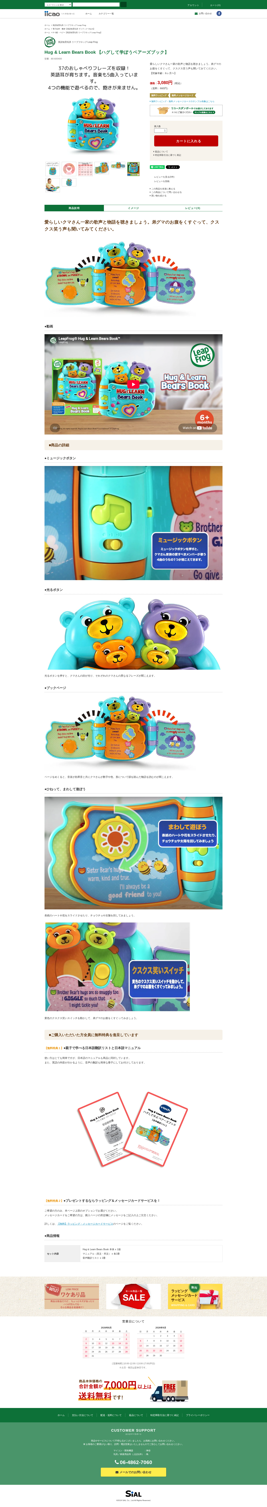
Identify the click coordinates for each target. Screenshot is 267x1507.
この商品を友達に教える (163, 188)
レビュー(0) (193, 208)
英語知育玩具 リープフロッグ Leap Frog (69, 25)
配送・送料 (111, 1415)
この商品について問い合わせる (166, 192)
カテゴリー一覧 (106, 13)
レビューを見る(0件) (164, 177)
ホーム (88, 13)
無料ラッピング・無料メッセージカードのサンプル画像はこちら (183, 101)
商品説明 (74, 208)
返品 (136, 1415)
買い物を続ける (159, 195)
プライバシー (198, 1415)
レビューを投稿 (161, 181)
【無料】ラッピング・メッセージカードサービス (85, 1223)
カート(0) (215, 5)
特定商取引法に (164, 1415)
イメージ (133, 208)
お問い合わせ (205, 13)
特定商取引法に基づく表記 (168, 155)
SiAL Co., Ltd (128, 1500)
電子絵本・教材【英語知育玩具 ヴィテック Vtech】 (74, 29)
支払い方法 (82, 1415)
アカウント (193, 5)
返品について (161, 151)
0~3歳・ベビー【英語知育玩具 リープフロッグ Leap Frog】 (77, 32)
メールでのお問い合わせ (135, 1472)
